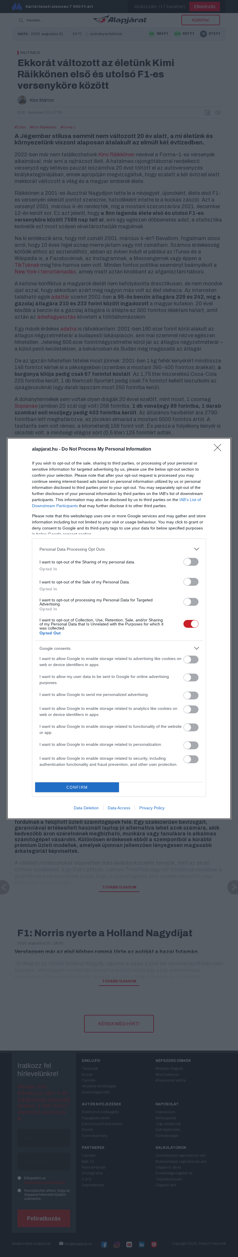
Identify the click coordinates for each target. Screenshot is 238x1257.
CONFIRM (77, 787)
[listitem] (119, 549)
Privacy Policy (152, 808)
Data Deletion (86, 808)
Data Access (119, 808)
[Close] (219, 449)
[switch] (191, 562)
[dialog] (119, 628)
